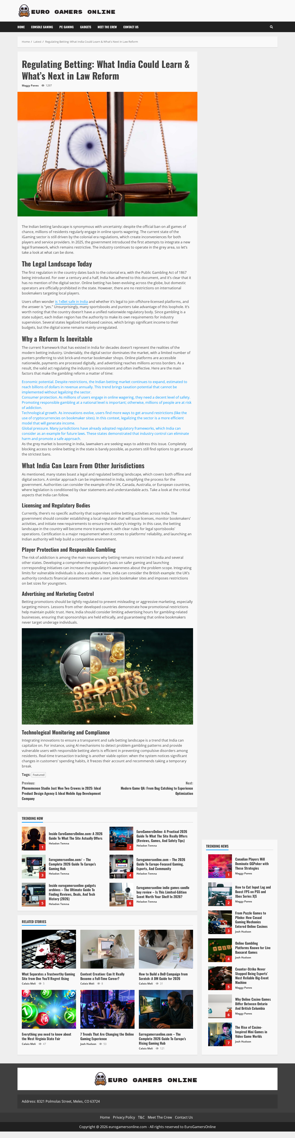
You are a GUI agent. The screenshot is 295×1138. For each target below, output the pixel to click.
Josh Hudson (88, 1044)
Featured (38, 775)
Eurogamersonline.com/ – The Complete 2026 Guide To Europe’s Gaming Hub (34, 866)
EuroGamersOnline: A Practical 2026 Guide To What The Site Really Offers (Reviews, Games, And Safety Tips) (121, 838)
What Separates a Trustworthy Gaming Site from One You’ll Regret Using (49, 949)
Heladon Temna (59, 843)
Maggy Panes (30, 85)
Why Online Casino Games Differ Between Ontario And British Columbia (220, 1006)
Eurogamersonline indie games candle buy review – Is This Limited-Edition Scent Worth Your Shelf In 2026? (121, 894)
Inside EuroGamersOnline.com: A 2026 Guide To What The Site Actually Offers (34, 838)
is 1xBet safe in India (71, 301)
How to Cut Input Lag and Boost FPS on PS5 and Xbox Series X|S (220, 894)
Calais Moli (29, 983)
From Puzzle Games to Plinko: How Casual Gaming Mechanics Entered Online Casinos (220, 922)
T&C (141, 1117)
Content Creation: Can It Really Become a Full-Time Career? (107, 949)
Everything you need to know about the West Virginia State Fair (49, 1009)
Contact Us (130, 27)
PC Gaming (66, 27)
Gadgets (85, 27)
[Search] (271, 27)
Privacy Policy (124, 1117)
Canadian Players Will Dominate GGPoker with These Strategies (220, 866)
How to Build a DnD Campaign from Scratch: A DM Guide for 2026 (166, 949)
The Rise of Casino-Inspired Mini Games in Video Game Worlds (220, 1034)
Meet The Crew (107, 27)
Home (21, 27)
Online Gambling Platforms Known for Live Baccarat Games (220, 950)
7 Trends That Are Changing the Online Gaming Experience (107, 1009)
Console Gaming (42, 27)
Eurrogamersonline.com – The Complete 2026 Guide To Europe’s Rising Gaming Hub (166, 1009)
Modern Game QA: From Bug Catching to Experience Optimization (157, 788)
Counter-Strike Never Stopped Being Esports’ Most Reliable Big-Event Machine (220, 978)
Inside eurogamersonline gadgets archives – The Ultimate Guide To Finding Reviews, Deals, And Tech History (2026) (34, 894)
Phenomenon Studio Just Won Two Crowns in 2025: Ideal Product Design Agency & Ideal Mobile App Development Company (61, 790)
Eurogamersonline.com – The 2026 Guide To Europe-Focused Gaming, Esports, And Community (121, 866)
